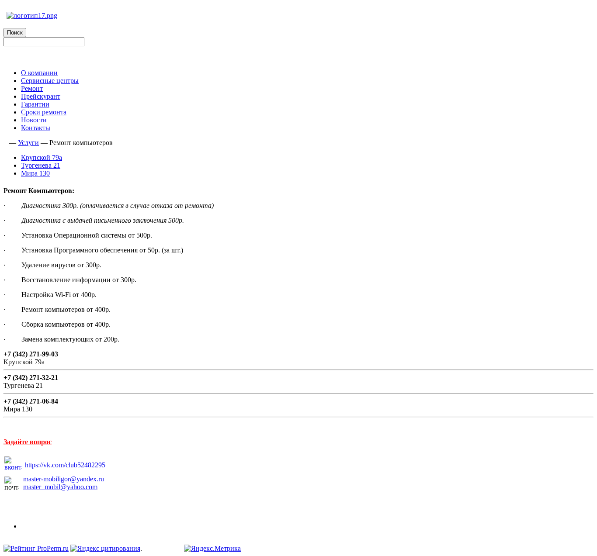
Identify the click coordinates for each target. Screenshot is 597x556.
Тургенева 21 (40, 165)
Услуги (28, 142)
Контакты (35, 127)
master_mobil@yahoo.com (60, 486)
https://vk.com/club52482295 (65, 465)
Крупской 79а (41, 157)
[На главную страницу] (5, 142)
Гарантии (35, 104)
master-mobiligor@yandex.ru (63, 479)
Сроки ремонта (43, 112)
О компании (39, 72)
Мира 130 (35, 173)
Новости (34, 120)
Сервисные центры (50, 80)
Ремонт (32, 88)
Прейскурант (40, 96)
